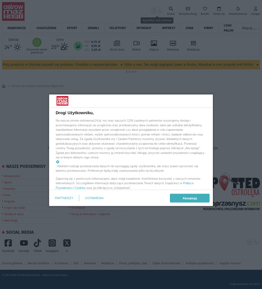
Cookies (80, 187)
